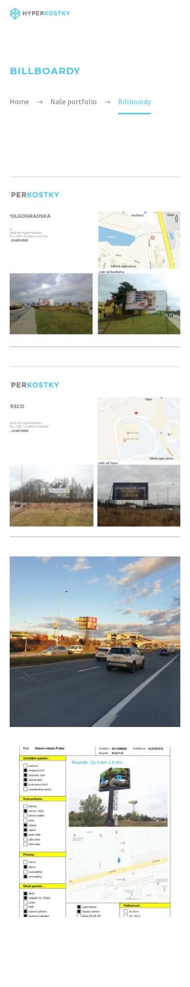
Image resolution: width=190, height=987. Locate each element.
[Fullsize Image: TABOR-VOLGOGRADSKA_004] (95, 262)
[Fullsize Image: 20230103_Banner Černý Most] (95, 641)
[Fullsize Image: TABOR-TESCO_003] (95, 451)
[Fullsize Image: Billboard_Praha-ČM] (95, 831)
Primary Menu (172, 14)
